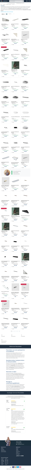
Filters (3, 14)
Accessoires (4, 4)
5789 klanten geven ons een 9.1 (20, 3)
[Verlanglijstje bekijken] (28, 1)
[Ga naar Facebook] (19, 455)
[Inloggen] (26, 1)
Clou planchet (3, 336)
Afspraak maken (18, 451)
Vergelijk (3, 29)
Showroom (17, 450)
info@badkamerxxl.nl (20, 444)
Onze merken (17, 454)
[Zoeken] (23, 1)
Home (1, 4)
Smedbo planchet (3, 342)
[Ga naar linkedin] (17, 455)
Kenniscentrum (18, 453)
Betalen (2, 448)
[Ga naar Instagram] (20, 455)
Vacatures (17, 452)
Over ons (17, 448)
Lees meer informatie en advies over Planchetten (7, 11)
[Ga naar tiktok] (16, 455)
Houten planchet (13, 336)
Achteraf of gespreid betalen (11, 3)
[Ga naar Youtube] (22, 455)
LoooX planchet (23, 336)
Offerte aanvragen (3, 450)
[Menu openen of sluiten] (1, 1)
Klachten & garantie (3, 451)
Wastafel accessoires (8, 4)
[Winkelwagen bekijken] (29, 1)
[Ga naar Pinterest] (21, 455)
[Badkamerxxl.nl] (5, 1)
